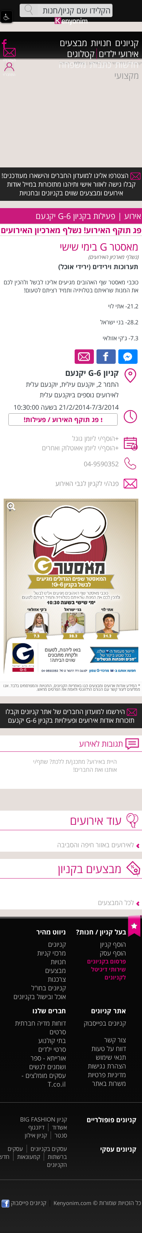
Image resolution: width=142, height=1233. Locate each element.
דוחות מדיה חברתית (40, 1023)
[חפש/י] (29, 9)
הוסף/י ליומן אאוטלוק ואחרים (78, 447)
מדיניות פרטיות (107, 1074)
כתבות (100, 64)
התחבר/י (9, 74)
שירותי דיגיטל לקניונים (108, 973)
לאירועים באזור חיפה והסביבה (95, 844)
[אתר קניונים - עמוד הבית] (135, 935)
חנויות (101, 42)
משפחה (72, 64)
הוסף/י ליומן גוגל (93, 438)
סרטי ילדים (52, 1049)
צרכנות (57, 979)
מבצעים (73, 42)
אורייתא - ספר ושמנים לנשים (47, 1062)
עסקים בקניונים (49, 1149)
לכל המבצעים (116, 902)
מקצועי (126, 75)
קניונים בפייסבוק (105, 1023)
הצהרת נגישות (107, 1066)
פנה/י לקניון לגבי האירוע (87, 483)
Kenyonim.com (72, 1202)
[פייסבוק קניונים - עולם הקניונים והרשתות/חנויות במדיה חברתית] (3, 43)
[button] (6, 17)
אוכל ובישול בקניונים (39, 996)
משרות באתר (109, 1083)
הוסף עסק (113, 953)
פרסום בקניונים (106, 961)
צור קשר (115, 1039)
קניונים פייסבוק (27, 1203)
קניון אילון (36, 1135)
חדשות (127, 64)
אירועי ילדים (119, 53)
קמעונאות (28, 1157)
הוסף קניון (113, 944)
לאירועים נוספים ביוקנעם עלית (79, 394)
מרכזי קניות (51, 953)
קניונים (127, 42)
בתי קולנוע (52, 1040)
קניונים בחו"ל (48, 987)
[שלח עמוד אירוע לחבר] (85, 356)
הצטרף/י (9, 59)
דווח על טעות (108, 1048)
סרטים (58, 1031)
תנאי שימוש (111, 1057)
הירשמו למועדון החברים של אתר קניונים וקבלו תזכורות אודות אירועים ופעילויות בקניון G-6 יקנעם (69, 716)
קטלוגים (81, 53)
